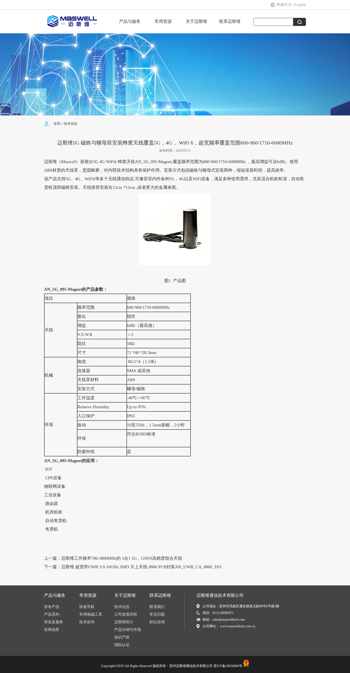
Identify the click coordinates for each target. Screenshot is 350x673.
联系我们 (157, 607)
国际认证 (122, 645)
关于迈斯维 (196, 21)
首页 (57, 123)
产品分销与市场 (127, 630)
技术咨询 (87, 622)
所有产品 (51, 607)
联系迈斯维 (229, 21)
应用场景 (51, 630)
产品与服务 (129, 21)
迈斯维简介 (123, 622)
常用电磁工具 (90, 614)
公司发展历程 (125, 614)
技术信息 (70, 123)
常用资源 (163, 21)
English (300, 5)
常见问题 (157, 614)
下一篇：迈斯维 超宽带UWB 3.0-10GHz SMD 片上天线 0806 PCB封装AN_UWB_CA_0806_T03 (132, 566)
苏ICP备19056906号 (228, 666)
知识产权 (122, 637)
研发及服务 (53, 622)
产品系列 (51, 614)
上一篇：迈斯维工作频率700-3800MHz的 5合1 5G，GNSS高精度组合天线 (113, 558)
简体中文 (284, 5)
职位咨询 (157, 622)
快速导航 (87, 607)
